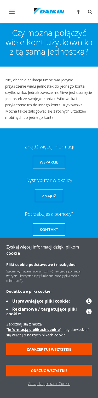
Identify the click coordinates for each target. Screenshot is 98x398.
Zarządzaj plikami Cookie (49, 383)
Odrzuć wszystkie (49, 370)
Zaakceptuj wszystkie (49, 349)
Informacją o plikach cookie (34, 329)
